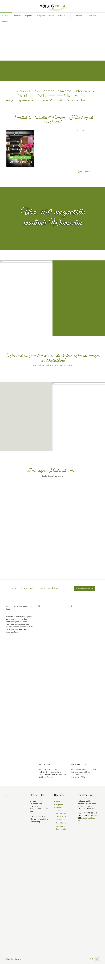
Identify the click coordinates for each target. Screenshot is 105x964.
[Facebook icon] (90, 959)
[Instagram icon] (92, 959)
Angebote (59, 804)
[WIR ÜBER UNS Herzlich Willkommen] (20, 172)
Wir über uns (60, 814)
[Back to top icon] (97, 959)
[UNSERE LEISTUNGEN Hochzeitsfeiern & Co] (85, 172)
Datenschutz (60, 829)
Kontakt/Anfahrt (61, 823)
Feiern (58, 811)
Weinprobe (59, 807)
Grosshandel (60, 817)
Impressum (60, 826)
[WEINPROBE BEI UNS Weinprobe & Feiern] (52, 172)
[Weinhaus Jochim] (52, 6)
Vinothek (59, 801)
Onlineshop (60, 820)
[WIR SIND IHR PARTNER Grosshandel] (85, 130)
